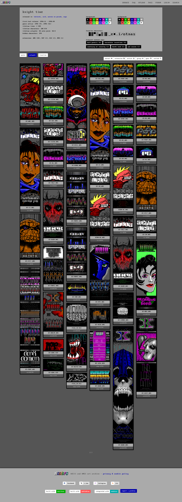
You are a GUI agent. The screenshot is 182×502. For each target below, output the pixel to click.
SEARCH (176, 3)
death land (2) (118, 47)
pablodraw (86, 491)
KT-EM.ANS (146, 97)
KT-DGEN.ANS (53, 239)
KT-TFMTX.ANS (53, 78)
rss (117, 483)
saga (65, 17)
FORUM (158, 3)
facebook (70, 483)
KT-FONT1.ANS (76, 221)
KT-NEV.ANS (146, 311)
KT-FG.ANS (123, 98)
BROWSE (125, 3)
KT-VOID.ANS (100, 324)
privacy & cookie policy (116, 474)
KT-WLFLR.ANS (76, 367)
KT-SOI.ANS (100, 78)
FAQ (133, 3)
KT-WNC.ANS (30, 121)
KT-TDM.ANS (76, 297)
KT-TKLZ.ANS (53, 183)
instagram (102, 483)
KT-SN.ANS (100, 186)
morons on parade (55, 17)
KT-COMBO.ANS (123, 320)
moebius (114, 491)
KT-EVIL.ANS (76, 145)
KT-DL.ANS (146, 118)
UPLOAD (141, 3)
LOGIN (167, 3)
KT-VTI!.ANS (146, 213)
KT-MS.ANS (146, 78)
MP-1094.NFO (100, 363)
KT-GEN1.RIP (53, 372)
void (44, 17)
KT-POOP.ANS (123, 78)
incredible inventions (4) (115, 42)
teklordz (37, 17)
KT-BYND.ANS (123, 119)
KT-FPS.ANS (100, 302)
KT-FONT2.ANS (53, 286)
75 (119, 19)
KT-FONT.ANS (30, 369)
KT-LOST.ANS (146, 393)
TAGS (150, 3)
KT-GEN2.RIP (53, 353)
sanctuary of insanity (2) (98, 47)
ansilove (60, 491)
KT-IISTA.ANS (53, 99)
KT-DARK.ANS (123, 445)
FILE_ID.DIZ (76, 328)
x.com (86, 483)
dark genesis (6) (94, 42)
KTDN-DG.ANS (123, 210)
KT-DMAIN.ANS (53, 333)
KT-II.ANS (100, 165)
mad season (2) (134, 47)
